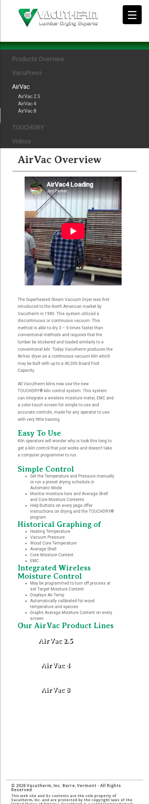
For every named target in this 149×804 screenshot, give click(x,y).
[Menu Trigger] (132, 14)
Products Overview (38, 59)
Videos (21, 141)
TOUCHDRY (28, 127)
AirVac (21, 86)
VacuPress (27, 72)
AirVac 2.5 (29, 96)
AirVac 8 (27, 111)
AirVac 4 (27, 103)
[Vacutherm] (58, 17)
